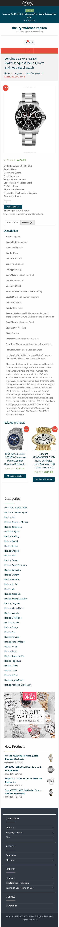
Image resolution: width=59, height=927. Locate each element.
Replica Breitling (11, 536)
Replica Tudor (10, 670)
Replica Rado (10, 651)
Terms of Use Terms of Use (20, 888)
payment (10, 878)
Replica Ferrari (10, 560)
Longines (18, 73)
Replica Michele (11, 613)
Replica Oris (9, 632)
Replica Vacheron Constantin (17, 685)
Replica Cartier (11, 546)
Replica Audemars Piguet (16, 512)
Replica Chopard (11, 551)
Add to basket (13, 207)
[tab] (13, 222)
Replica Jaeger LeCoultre (15, 599)
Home (7, 73)
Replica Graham (11, 575)
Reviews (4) (27, 222)
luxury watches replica (29, 28)
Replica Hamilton (12, 579)
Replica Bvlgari (11, 541)
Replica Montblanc (12, 618)
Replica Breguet (11, 531)
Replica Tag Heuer (12, 661)
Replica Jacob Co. (12, 594)
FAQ (8, 837)
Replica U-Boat (11, 675)
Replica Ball (9, 517)
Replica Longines (12, 603)
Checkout (10, 860)
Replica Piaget (11, 646)
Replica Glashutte (12, 570)
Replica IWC (9, 589)
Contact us (11, 905)
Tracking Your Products (17, 883)
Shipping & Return (14, 832)
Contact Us (30, 21)
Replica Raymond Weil (14, 656)
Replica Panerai (11, 637)
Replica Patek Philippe (14, 642)
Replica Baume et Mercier (16, 522)
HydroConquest (33, 73)
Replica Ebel (9, 555)
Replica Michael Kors (13, 608)
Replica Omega (11, 627)
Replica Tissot (11, 666)
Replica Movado (11, 623)
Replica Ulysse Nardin (14, 680)
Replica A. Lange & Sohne (15, 508)
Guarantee (11, 855)
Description (12, 222)
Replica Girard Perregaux (15, 565)
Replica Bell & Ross (13, 527)
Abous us (10, 827)
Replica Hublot (11, 584)
